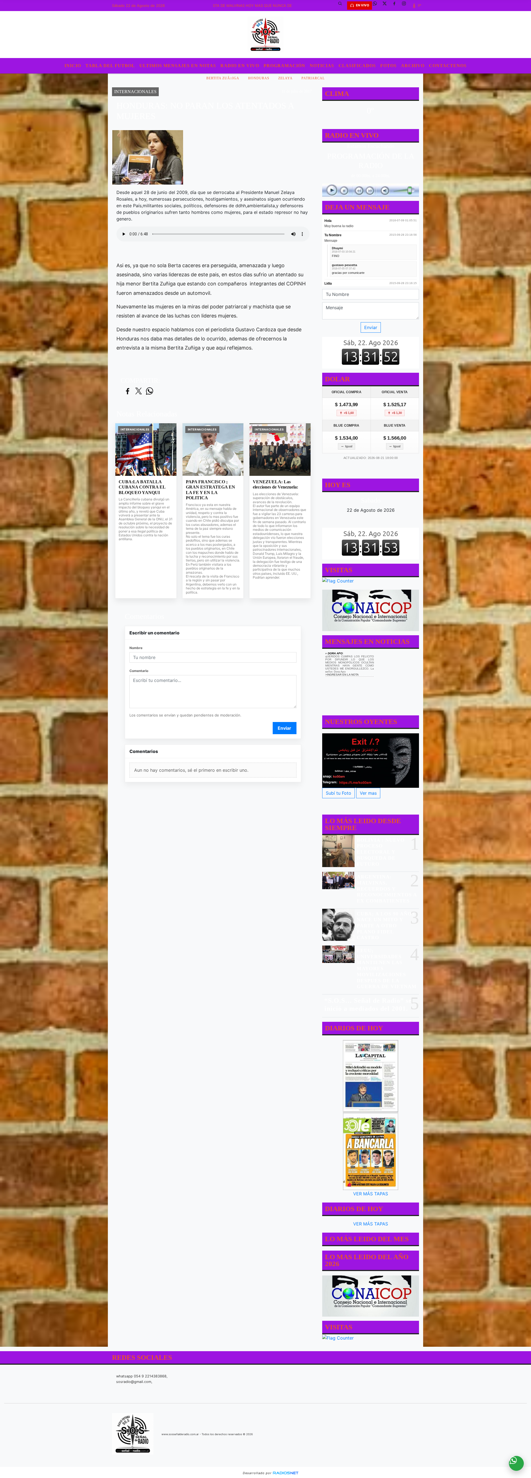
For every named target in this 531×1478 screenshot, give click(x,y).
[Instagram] (406, 5)
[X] (386, 5)
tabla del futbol (110, 65)
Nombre (135, 648)
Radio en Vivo (239, 65)
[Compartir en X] (138, 391)
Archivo (413, 65)
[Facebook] (396, 5)
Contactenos (448, 65)
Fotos (388, 65)
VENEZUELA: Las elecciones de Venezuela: (275, 484)
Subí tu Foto (338, 793)
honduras (258, 78)
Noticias (322, 65)
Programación (284, 65)
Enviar (284, 728)
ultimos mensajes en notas (177, 65)
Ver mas (368, 793)
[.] (370, 760)
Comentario (138, 671)
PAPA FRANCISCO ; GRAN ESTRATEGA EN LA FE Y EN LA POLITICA (210, 489)
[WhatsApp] (377, 5)
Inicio (72, 65)
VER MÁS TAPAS (370, 1193)
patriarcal (313, 78)
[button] (342, 5)
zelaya (285, 78)
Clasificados (357, 65)
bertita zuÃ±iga (222, 78)
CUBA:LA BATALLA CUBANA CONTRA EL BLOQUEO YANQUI (142, 487)
